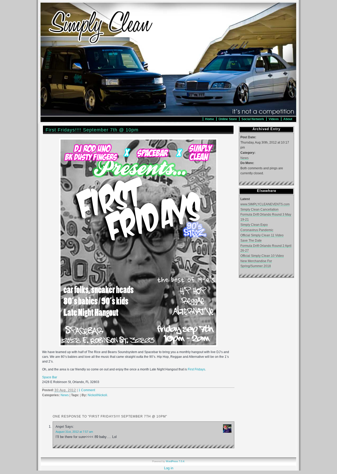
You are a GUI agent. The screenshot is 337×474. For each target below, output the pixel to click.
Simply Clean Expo (254, 224)
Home (209, 119)
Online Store (228, 119)
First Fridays (196, 369)
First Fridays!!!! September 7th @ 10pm (92, 129)
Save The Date (251, 240)
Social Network (252, 119)
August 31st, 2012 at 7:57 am (74, 431)
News (65, 395)
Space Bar (49, 377)
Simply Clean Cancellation (259, 209)
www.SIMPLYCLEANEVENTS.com (265, 204)
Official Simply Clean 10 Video (262, 255)
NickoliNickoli (97, 395)
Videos (274, 119)
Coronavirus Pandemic (256, 230)
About (287, 119)
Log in (168, 468)
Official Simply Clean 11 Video (262, 235)
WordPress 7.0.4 (175, 461)
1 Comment (86, 390)
